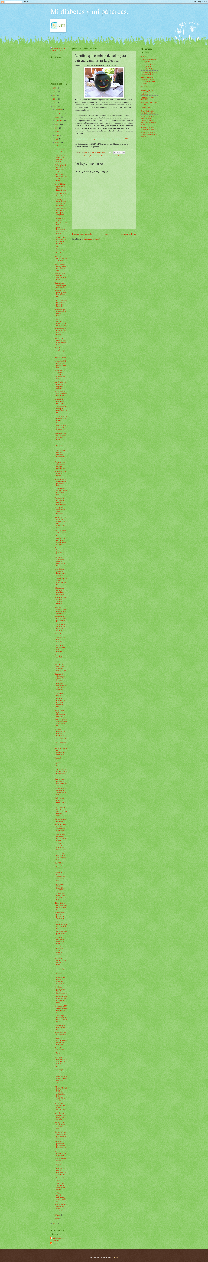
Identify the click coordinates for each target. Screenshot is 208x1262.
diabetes (102, 156)
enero (57, 1218)
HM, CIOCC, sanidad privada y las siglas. (61, 258)
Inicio (106, 233)
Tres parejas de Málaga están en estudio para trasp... (61, 961)
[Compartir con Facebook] (121, 152)
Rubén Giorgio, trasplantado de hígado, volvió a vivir (61, 1018)
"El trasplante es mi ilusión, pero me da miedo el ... (61, 906)
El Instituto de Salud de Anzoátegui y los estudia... (60, 591)
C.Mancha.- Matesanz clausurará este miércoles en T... (61, 322)
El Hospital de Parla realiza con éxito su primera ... (60, 648)
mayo (57, 135)
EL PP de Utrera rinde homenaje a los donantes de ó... (61, 856)
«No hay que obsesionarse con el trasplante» (60, 511)
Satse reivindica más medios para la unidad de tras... (60, 837)
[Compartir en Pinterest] (124, 152)
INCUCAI (144, 86)
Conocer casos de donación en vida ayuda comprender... (60, 211)
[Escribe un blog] (117, 152)
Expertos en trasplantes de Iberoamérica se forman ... (61, 230)
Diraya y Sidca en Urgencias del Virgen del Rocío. (60, 1125)
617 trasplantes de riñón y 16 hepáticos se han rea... (61, 409)
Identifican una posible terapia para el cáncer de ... (60, 267)
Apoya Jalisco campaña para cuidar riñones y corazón (61, 1116)
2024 (55, 88)
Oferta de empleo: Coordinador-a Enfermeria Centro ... (61, 331)
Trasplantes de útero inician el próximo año (60, 285)
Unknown (56, 1243)
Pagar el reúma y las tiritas (60, 194)
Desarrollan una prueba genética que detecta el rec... (61, 293)
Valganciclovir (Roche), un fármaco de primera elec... (60, 501)
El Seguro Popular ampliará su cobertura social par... (61, 581)
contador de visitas (56, 50)
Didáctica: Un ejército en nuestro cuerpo (60, 800)
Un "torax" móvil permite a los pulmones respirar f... (60, 168)
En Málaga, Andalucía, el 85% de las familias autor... (61, 990)
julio (57, 128)
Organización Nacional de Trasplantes (148, 60)
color (97, 156)
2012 (55, 102)
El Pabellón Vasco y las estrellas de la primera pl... (61, 428)
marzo (57, 142)
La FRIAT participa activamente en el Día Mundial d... (60, 1197)
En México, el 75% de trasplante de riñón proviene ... (61, 1009)
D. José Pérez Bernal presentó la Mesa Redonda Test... (61, 1106)
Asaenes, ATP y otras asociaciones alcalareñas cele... (60, 876)
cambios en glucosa (88, 156)
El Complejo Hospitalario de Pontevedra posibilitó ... (61, 1041)
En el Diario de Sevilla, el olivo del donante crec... (61, 491)
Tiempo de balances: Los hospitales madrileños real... (60, 702)
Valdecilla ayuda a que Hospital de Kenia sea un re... (61, 723)
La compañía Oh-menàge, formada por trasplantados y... (60, 454)
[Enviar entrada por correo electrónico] (110, 152)
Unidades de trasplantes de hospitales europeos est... (60, 732)
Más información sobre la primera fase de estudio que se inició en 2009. (102, 139)
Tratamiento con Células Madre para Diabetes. (60, 618)
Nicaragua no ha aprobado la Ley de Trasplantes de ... (61, 658)
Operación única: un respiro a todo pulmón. (60, 401)
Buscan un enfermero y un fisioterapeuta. (61, 1153)
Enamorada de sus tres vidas (60, 820)
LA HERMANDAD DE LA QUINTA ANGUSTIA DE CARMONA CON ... (61, 1093)
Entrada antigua (128, 233)
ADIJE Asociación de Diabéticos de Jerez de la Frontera (149, 134)
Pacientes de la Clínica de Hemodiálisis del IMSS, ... (60, 887)
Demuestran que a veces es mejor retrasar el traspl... (60, 312)
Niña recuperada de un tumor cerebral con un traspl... (61, 276)
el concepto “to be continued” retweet (60, 473)
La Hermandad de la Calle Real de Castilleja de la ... (61, 772)
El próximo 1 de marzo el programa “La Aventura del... (60, 1171)
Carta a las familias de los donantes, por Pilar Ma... (61, 533)
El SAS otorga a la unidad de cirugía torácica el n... (61, 1070)
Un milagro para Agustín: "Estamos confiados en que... (60, 374)
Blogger (116, 1257)
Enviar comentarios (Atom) (90, 239)
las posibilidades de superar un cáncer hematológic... (60, 187)
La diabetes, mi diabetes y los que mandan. (148, 73)
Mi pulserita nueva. (59, 694)
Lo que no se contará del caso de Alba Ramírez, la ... (61, 971)
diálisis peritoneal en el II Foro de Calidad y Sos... (61, 393)
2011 (55, 106)
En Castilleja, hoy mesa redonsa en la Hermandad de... (61, 925)
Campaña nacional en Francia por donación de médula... (61, 999)
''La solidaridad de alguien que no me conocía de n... (60, 742)
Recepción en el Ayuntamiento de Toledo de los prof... (61, 221)
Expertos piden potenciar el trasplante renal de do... (61, 782)
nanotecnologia (116, 156)
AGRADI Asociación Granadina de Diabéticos (149, 128)
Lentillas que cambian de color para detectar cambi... (61, 667)
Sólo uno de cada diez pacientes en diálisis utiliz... (60, 436)
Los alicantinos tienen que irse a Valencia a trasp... (61, 177)
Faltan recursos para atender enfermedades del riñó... (60, 541)
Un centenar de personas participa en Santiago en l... (60, 915)
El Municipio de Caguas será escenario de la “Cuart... (60, 250)
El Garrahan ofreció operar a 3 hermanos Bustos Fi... (61, 686)
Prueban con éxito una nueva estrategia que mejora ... (61, 1161)
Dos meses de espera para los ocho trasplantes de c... (61, 341)
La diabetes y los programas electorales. (60, 445)
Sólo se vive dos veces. (60, 1179)
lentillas (108, 156)
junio (57, 131)
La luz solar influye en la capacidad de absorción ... (60, 940)
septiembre (59, 120)
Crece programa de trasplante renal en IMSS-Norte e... (61, 419)
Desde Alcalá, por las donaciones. (60, 1033)
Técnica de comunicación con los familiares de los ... (60, 762)
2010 (55, 1223)
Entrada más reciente (82, 233)
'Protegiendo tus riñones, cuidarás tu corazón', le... (60, 980)
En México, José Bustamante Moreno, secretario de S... (61, 158)
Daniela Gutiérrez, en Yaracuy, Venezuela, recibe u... (61, 600)
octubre (58, 117)
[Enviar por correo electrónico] (114, 152)
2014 (55, 95)
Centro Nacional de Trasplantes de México (148, 112)
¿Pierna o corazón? (61, 357)
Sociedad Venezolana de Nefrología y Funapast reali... (61, 847)
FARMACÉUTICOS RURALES (147, 98)
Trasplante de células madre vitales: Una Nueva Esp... (60, 677)
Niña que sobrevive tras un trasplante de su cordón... (61, 610)
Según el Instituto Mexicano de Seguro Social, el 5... (60, 791)
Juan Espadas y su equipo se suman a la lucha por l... (60, 385)
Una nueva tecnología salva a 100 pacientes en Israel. (61, 1060)
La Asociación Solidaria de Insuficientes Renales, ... (60, 1186)
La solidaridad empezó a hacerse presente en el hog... (61, 572)
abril (57, 139)
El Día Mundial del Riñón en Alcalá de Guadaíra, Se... (61, 1079)
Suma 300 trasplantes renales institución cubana (59, 951)
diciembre (58, 109)
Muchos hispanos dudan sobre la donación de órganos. (60, 240)
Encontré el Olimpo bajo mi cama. (149, 103)
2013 (55, 99)
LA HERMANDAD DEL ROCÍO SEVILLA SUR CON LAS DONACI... (61, 810)
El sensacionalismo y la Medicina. (61, 932)
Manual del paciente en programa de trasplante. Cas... (61, 1144)
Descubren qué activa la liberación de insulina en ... (60, 713)
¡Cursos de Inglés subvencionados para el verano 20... (61, 1135)
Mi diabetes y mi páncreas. (89, 11)
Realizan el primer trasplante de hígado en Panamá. (61, 303)
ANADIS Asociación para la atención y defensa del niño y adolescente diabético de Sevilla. (149, 120)
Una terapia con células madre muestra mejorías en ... (60, 465)
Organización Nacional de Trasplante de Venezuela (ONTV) (148, 67)
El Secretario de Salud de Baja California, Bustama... (60, 627)
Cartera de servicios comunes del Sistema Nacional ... (60, 638)
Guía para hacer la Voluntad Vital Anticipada (147, 92)
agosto (57, 124)
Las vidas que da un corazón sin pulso (60, 1027)
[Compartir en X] (119, 152)
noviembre (59, 113)
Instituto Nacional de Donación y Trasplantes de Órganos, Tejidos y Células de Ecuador (148, 80)
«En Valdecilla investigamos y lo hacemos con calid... (61, 866)
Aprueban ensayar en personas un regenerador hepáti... (61, 482)
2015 (55, 91)
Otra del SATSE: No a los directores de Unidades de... (60, 828)
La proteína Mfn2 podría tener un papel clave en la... (60, 364)
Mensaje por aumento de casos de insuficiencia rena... (60, 561)
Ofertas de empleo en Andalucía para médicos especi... (61, 1051)
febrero (57, 1215)
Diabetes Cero (145, 107)
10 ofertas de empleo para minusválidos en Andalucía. (61, 351)
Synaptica (144, 56)
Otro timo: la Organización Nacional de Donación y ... (60, 551)
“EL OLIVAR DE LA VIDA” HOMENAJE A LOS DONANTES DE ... (61, 522)
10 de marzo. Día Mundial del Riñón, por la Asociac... (60, 1207)
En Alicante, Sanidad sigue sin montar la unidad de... (60, 202)
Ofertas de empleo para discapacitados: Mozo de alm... (61, 751)
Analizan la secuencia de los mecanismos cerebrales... (61, 149)
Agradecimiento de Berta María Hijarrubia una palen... (60, 896)
